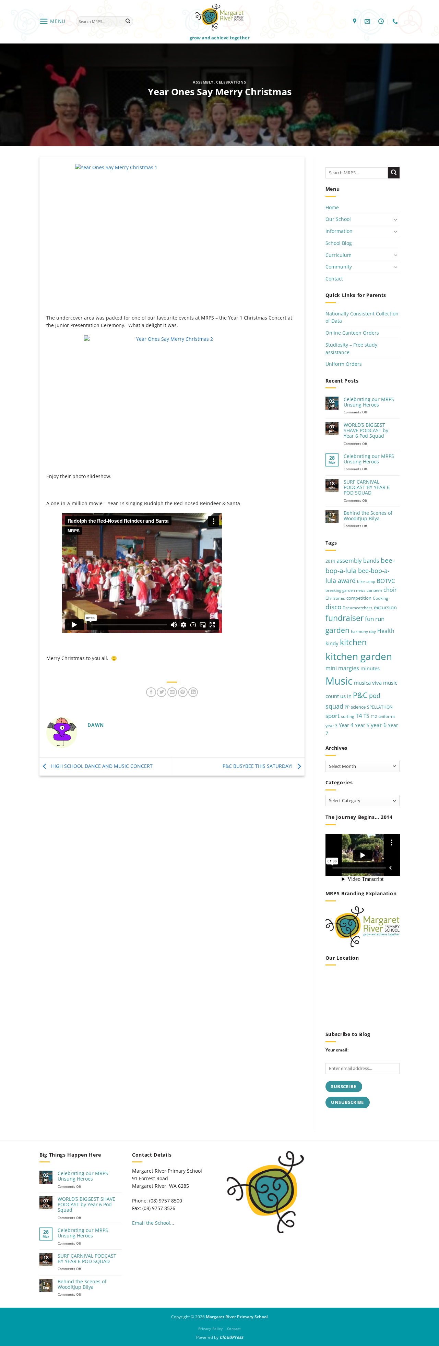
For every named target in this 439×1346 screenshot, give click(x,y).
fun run (374, 619)
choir (390, 590)
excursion (385, 607)
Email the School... (153, 1223)
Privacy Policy (210, 1328)
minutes (370, 668)
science (358, 707)
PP (347, 707)
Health (385, 631)
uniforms (386, 716)
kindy (332, 643)
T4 (359, 716)
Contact (334, 278)
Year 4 (346, 725)
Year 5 (362, 725)
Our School (338, 219)
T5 (366, 715)
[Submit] (128, 21)
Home (332, 207)
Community (338, 266)
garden (337, 630)
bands (371, 560)
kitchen (353, 642)
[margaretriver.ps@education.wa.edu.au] (368, 21)
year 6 (379, 725)
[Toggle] (395, 219)
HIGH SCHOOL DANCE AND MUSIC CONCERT (101, 766)
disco (333, 606)
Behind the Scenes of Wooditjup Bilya (368, 516)
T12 (374, 716)
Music (339, 681)
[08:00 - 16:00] (381, 21)
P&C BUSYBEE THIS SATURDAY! (258, 766)
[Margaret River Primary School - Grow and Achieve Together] (219, 17)
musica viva (368, 682)
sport (332, 716)
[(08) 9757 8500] (396, 21)
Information (339, 231)
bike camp (366, 581)
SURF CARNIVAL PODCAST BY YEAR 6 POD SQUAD (367, 487)
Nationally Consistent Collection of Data (362, 317)
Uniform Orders (343, 364)
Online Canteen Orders (352, 332)
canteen (374, 590)
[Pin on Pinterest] (183, 692)
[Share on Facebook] (151, 692)
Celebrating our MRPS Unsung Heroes (369, 402)
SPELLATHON (380, 707)
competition (358, 598)
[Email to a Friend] (172, 692)
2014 (330, 561)
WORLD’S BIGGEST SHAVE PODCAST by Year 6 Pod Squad (366, 430)
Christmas (335, 598)
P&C (360, 695)
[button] (52, 21)
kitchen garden (358, 656)
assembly (203, 82)
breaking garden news (345, 590)
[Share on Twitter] (161, 692)
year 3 (331, 725)
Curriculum (338, 255)
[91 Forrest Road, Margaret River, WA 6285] (355, 21)
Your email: (336, 1050)
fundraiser (344, 618)
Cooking (380, 598)
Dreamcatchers (357, 608)
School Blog (338, 243)
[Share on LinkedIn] (193, 692)
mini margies (342, 668)
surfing (347, 716)
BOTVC (386, 581)
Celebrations (231, 82)
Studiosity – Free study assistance (351, 348)
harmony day (363, 631)
